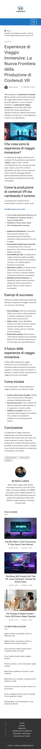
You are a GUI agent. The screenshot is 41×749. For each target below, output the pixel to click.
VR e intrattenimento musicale (18, 225)
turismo (8, 460)
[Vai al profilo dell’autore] (20, 472)
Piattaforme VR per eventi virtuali (19, 223)
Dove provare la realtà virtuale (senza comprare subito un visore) (17, 650)
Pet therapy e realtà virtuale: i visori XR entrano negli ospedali (20, 615)
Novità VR (7, 41)
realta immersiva (11, 457)
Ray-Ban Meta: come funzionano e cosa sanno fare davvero (20, 543)
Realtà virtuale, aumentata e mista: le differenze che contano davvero (17, 642)
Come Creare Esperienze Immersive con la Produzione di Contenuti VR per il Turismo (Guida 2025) (21, 217)
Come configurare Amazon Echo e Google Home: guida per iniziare (19, 695)
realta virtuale (25, 457)
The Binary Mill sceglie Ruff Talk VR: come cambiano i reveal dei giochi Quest (20, 579)
